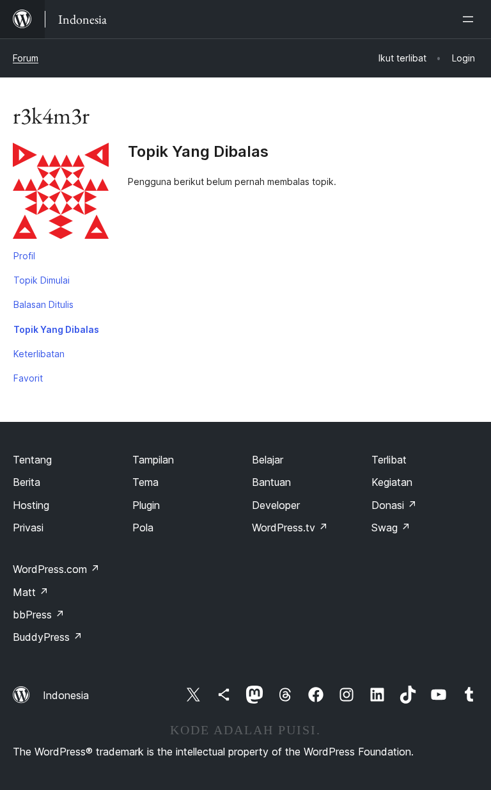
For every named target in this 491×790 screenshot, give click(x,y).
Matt (31, 592)
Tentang (32, 459)
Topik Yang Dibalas (56, 329)
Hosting (31, 505)
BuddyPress (47, 637)
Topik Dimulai (41, 280)
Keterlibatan (39, 353)
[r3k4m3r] (61, 193)
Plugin (146, 505)
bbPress (39, 614)
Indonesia (66, 695)
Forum (25, 57)
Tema (145, 482)
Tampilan (153, 459)
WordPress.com (56, 569)
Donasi (394, 505)
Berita (26, 482)
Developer (276, 505)
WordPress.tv (290, 527)
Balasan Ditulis (43, 304)
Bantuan (271, 482)
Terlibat (389, 459)
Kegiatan (391, 482)
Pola (142, 527)
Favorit (28, 378)
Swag (390, 527)
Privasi (28, 527)
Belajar (267, 459)
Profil (24, 255)
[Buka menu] (470, 19)
